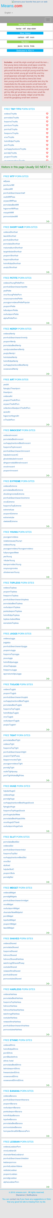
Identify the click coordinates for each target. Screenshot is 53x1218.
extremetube (8, 517)
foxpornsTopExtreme (12, 506)
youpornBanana (10, 1103)
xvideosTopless (10, 588)
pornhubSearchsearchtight (14, 752)
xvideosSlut (8, 846)
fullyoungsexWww (11, 552)
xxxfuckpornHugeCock (13, 826)
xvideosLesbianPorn (12, 1147)
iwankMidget (8, 928)
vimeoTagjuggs (9, 666)
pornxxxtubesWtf (10, 216)
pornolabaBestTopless (13, 603)
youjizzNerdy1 (9, 353)
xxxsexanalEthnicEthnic (13, 1080)
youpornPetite (9, 306)
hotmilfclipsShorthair (12, 263)
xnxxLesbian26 (9, 1150)
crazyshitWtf (8, 212)
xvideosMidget (9, 892)
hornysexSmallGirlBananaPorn (16, 1131)
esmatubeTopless (11, 623)
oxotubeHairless (10, 1018)
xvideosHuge (9, 795)
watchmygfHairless (11, 1014)
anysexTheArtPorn (11, 404)
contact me (14, 1199)
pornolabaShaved (11, 947)
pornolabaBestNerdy (12, 345)
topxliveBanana (10, 1119)
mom (32, 37)
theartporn (7, 392)
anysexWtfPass (10, 201)
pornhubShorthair (10, 240)
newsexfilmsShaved (11, 971)
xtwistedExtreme (10, 521)
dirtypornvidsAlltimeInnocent (15, 463)
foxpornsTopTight (10, 748)
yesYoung (7, 556)
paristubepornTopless (12, 611)
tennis (26, 46)
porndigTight (8, 767)
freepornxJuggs (10, 670)
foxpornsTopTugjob (11, 709)
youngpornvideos (10, 537)
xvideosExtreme (10, 486)
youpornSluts (9, 873)
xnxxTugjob (8, 717)
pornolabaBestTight (11, 740)
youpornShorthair (10, 255)
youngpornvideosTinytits (14, 160)
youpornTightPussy (11, 756)
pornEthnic (8, 1053)
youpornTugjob (9, 693)
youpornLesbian (10, 1174)
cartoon (21, 37)
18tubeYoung (9, 560)
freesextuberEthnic (11, 1072)
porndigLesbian (10, 1178)
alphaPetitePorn (10, 318)
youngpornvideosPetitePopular (16, 302)
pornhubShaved (10, 975)
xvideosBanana (10, 1096)
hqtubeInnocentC (10, 455)
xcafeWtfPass (9, 197)
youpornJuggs (9, 650)
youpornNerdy (9, 341)
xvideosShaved (9, 943)
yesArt (6, 384)
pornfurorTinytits (11, 125)
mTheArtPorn (9, 420)
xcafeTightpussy (10, 771)
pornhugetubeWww (11, 814)
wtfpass (6, 181)
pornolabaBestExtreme (13, 490)
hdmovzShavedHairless (13, 959)
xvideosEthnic (9, 1045)
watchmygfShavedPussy (13, 963)
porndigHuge (9, 799)
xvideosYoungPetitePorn (13, 283)
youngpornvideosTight (13, 763)
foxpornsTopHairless (12, 1002)
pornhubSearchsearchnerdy (15, 337)
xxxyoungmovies (10, 568)
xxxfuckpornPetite (11, 314)
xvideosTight (8, 744)
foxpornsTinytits (11, 121)
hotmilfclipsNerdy (10, 361)
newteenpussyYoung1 (12, 541)
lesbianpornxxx (9, 1162)
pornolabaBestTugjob (12, 705)
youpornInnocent (10, 470)
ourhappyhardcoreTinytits (15, 149)
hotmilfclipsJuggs (10, 662)
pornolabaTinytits (11, 117)
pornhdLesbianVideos (12, 1166)
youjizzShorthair (10, 267)
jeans (20, 46)
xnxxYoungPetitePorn (12, 294)
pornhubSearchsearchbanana (16, 1100)
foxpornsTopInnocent (12, 447)
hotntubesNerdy (10, 357)
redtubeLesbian (10, 1170)
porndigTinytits (10, 153)
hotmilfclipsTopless (11, 615)
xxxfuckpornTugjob (11, 721)
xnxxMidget (8, 904)
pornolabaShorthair (11, 244)
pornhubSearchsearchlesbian (16, 1158)
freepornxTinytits (11, 133)
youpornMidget (9, 924)
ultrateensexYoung (11, 572)
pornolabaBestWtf (11, 205)
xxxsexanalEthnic (10, 1076)
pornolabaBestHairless (13, 998)
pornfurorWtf (8, 185)
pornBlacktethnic (10, 1057)
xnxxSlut (7, 861)
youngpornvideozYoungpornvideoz (18, 548)
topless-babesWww (11, 619)
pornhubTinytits (10, 129)
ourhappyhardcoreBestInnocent (17, 443)
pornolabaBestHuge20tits (14, 818)
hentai (18, 28)
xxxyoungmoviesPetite (13, 298)
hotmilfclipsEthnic (10, 1049)
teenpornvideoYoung (12, 564)
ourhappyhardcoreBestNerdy (15, 365)
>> (48, 220)
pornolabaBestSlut (11, 842)
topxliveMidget (9, 920)
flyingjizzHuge (9, 806)
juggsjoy (6, 642)
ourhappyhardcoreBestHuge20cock (18, 803)
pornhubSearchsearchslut (14, 850)
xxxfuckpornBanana (11, 1107)
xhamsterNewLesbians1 (13, 1154)
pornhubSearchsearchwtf (14, 193)
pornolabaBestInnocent (13, 439)
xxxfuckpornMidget (11, 908)
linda (32, 46)
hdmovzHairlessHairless (13, 1010)
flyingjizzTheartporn (11, 388)
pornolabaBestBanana (13, 1123)
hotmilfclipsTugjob (11, 713)
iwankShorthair (9, 236)
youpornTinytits (10, 157)
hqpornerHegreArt (11, 416)
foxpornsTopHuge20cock (14, 810)
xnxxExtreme (9, 502)
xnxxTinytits (9, 137)
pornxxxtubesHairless (12, 1029)
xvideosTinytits (10, 114)
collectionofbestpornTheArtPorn (16, 408)
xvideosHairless (10, 994)
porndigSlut (8, 877)
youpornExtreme (10, 513)
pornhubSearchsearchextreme (16, 498)
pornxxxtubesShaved (12, 978)
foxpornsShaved (10, 951)
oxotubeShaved (10, 967)
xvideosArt (7, 396)
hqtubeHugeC (9, 791)
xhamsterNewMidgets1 (13, 912)
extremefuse (8, 509)
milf (24, 28)
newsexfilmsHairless (12, 1021)
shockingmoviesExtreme (13, 494)
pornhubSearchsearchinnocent (16, 451)
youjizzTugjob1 (9, 724)
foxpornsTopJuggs (11, 654)
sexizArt (6, 412)
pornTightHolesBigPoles (13, 775)
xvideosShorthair (10, 232)
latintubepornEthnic (11, 1068)
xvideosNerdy (9, 333)
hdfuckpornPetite (10, 310)
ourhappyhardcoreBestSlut (14, 857)
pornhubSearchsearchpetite (15, 287)
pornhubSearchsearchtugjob (15, 697)
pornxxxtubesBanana (12, 1127)
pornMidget (8, 916)
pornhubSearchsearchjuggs (15, 646)
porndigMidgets (10, 896)
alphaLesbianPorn (11, 1182)
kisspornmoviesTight (12, 760)
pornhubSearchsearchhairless (16, 1025)
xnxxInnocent (9, 466)
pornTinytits (9, 145)
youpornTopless (10, 591)
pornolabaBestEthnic (12, 1065)
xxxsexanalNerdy (10, 369)
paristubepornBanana (12, 1111)
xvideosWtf (8, 189)
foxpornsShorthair (11, 259)
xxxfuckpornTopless (11, 607)
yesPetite (7, 291)
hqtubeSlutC (8, 869)
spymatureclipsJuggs (12, 674)
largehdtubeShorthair (12, 251)
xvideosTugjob (9, 689)
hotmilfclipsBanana (11, 1115)
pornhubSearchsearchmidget (15, 900)
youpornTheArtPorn (11, 400)
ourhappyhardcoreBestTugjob (16, 701)
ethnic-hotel (8, 1061)
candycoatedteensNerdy (13, 349)
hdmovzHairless (10, 1006)
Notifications (32, 1195)
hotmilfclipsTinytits (12, 141)
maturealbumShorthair (13, 248)
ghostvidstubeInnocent (13, 459)
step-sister (31, 28)
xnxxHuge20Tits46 (11, 822)
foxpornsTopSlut (10, 853)
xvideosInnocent (10, 435)
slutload (6, 865)
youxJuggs (8, 658)
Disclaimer (20, 1195)
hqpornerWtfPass (10, 208)
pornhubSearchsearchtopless (16, 599)
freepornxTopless (10, 595)
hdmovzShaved (10, 955)
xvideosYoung (9, 545)
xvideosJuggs (9, 638)
